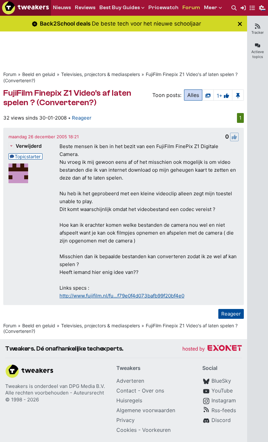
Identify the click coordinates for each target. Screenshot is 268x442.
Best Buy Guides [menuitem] (119, 7)
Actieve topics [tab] (257, 54)
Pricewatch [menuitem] (163, 7)
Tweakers (16, 386)
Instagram (223, 400)
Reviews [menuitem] (85, 7)
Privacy (125, 420)
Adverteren (130, 380)
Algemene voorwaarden (145, 410)
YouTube (222, 390)
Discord (221, 420)
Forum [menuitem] (191, 7)
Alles (193, 95)
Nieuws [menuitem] (62, 7)
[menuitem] (234, 8)
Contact (126, 390)
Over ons (153, 390)
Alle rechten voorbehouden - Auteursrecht (54, 393)
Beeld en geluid (38, 74)
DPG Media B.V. (87, 386)
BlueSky (221, 380)
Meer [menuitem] (210, 7)
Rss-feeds (223, 410)
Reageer (82, 118)
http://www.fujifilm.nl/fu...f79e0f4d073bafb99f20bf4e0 (121, 296)
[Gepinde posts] (237, 95)
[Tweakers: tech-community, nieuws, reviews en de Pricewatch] (25, 8)
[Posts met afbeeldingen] (207, 95)
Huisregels (129, 400)
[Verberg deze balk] (240, 23)
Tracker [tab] (257, 32)
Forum (9, 74)
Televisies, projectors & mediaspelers (100, 74)
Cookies (126, 430)
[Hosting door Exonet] (212, 349)
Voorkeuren (156, 430)
